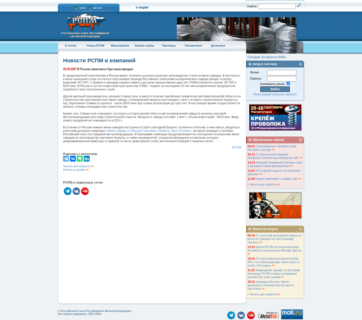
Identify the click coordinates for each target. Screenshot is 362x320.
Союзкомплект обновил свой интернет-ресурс (271, 148)
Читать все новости (77, 166)
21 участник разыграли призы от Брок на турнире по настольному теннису (274, 239)
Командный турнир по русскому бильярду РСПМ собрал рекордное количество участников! (273, 274)
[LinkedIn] (87, 159)
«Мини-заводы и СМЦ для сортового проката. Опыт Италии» (149, 131)
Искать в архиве (74, 169)
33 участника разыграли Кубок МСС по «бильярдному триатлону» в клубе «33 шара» (273, 262)
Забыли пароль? (285, 94)
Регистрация (262, 94)
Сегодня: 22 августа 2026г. (266, 57)
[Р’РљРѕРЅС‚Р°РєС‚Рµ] (73, 159)
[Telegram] (66, 159)
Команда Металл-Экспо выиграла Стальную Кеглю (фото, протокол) (271, 285)
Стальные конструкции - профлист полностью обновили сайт (273, 156)
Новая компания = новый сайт (277, 179)
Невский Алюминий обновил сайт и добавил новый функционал (275, 164)
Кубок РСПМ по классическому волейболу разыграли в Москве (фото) (274, 248)
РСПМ (236, 147)
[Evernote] (80, 159)
